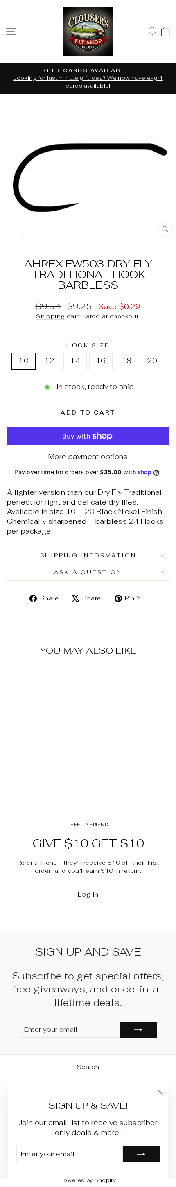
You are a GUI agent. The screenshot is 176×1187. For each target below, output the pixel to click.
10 (23, 360)
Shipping (50, 316)
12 (49, 360)
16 (101, 360)
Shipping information (88, 555)
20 (152, 360)
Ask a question (88, 572)
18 (127, 360)
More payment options (88, 456)
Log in (88, 894)
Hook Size (88, 345)
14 (75, 360)
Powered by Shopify (88, 1180)
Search (88, 1067)
